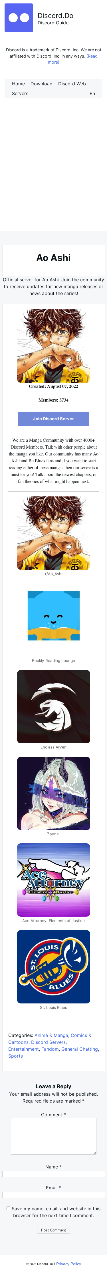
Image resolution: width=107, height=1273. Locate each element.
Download (42, 84)
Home (18, 84)
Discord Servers (48, 1042)
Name (53, 1167)
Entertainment (23, 1049)
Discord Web (72, 84)
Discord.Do (55, 15)
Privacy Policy (68, 1264)
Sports (15, 1056)
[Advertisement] (53, 170)
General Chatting (79, 1049)
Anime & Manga (51, 1035)
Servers (20, 93)
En (92, 93)
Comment (53, 1114)
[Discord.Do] (19, 30)
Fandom (50, 1049)
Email (53, 1188)
